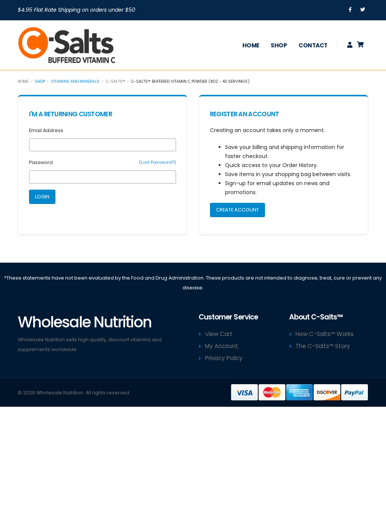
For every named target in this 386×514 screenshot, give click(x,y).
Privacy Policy (224, 358)
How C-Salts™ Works (325, 334)
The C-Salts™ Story (323, 346)
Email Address (46, 130)
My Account (221, 346)
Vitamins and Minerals (75, 81)
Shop (279, 45)
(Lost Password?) (157, 162)
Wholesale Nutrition (59, 392)
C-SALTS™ (116, 81)
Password (41, 162)
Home (250, 45)
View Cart (219, 334)
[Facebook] (350, 10)
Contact (313, 45)
